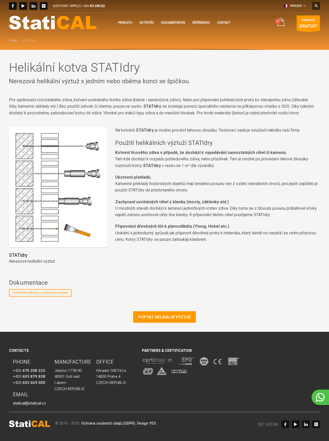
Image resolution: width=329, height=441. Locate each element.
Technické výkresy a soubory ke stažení (40, 293)
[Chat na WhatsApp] (320, 397)
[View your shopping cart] (280, 22)
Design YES (146, 423)
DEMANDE (308, 23)
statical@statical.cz (29, 403)
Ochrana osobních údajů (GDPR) (108, 423)
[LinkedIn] (33, 6)
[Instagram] (44, 6)
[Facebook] (13, 6)
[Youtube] (23, 6)
